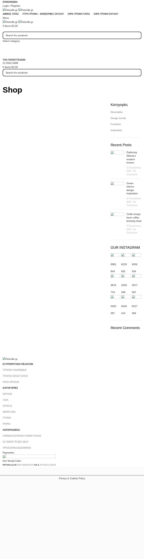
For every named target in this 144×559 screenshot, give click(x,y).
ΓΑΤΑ (5, 400)
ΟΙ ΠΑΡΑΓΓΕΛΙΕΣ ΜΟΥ (15, 441)
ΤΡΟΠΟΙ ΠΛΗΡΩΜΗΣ (15, 370)
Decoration (117, 112)
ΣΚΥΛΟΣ (7, 394)
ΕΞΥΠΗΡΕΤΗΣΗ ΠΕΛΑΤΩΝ (18, 364)
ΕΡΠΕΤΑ (7, 405)
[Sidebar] (4, 471)
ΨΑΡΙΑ (6, 423)
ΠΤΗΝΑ (7, 417)
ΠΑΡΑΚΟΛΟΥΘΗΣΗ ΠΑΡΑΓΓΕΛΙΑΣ (22, 435)
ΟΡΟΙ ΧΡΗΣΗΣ (11, 381)
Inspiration (116, 130)
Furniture (116, 124)
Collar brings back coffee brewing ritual (133, 217)
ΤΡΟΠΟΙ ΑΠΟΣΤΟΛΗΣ (15, 376)
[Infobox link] (72, 233)
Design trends (118, 118)
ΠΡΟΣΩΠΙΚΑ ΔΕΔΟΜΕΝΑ (17, 447)
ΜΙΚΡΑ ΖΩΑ (9, 411)
